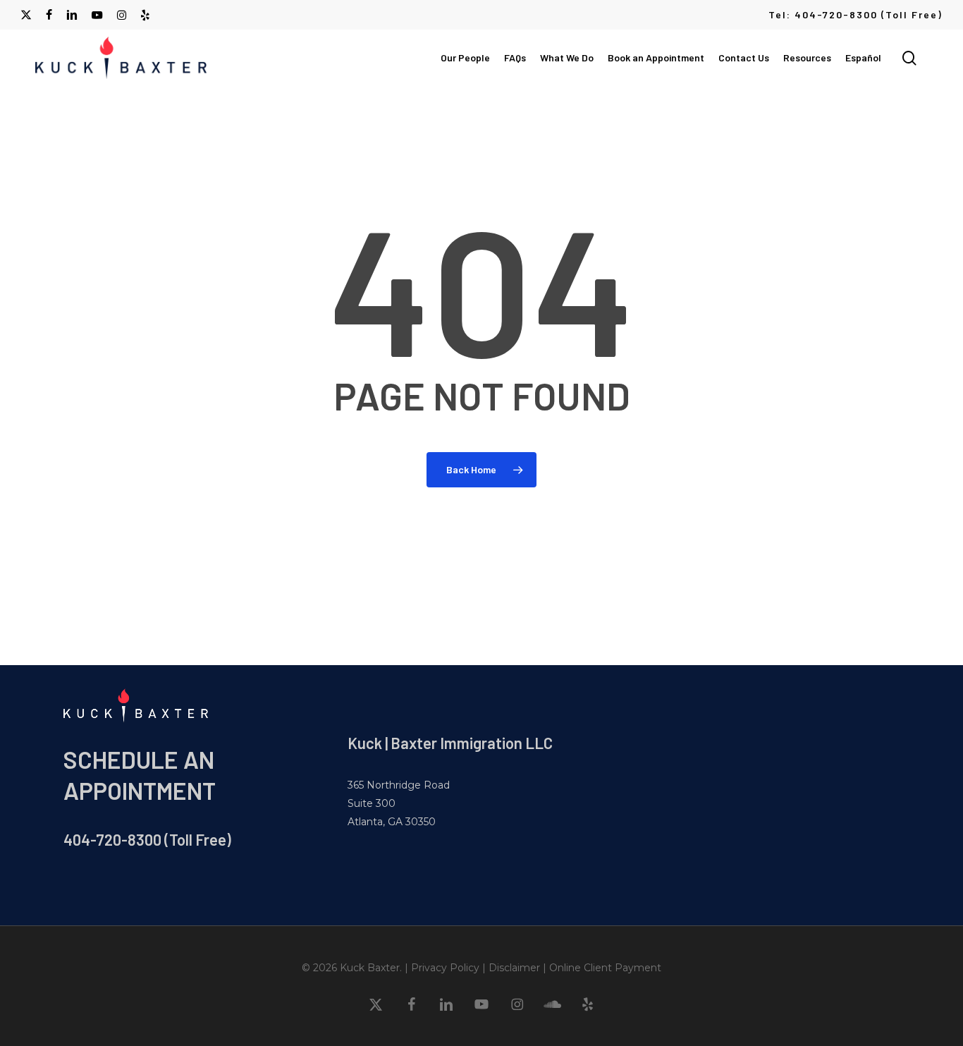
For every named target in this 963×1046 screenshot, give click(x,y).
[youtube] (97, 15)
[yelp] (144, 15)
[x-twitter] (26, 15)
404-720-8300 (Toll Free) (147, 839)
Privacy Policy (445, 967)
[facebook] (49, 15)
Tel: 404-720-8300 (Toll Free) (855, 14)
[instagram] (121, 15)
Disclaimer (514, 967)
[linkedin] (72, 15)
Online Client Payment (605, 967)
